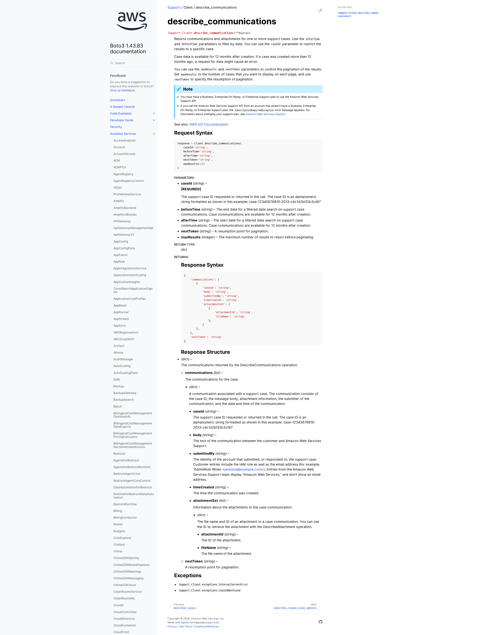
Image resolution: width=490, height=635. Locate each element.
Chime (118, 551)
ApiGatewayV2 (124, 234)
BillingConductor (125, 517)
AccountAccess (124, 154)
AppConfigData (124, 248)
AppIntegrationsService (130, 268)
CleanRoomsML (124, 598)
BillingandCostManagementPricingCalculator (133, 435)
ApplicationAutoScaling (130, 275)
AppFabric (121, 255)
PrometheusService (127, 194)
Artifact (119, 346)
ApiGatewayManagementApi (133, 228)
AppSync (120, 325)
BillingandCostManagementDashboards (133, 414)
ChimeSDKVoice (125, 585)
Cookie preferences (207, 626)
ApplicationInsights (127, 282)
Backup (119, 386)
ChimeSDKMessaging (128, 578)
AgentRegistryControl (129, 181)
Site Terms (185, 626)
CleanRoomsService (128, 591)
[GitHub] (321, 622)
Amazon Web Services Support (265, 114)
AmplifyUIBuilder (125, 214)
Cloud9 (119, 605)
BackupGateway (125, 393)
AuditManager (123, 359)
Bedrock (119, 453)
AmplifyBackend (125, 208)
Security (116, 127)
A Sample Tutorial (122, 107)
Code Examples (120, 113)
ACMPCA (120, 167)
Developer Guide (121, 120)
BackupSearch (124, 399)
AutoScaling (122, 366)
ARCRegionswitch (126, 332)
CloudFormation (125, 625)
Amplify (119, 201)
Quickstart (117, 100)
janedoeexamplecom (242, 469)
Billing (118, 511)
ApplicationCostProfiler (130, 299)
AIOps (118, 187)
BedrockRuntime (125, 504)
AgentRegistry (123, 174)
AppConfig (121, 241)
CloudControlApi (125, 612)
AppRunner (121, 312)
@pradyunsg (203, 622)
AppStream (121, 319)
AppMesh (120, 305)
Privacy (172, 626)
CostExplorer (122, 538)
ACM (117, 160)
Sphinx (185, 622)
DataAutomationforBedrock (133, 487)
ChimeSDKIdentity (126, 558)
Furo (216, 622)
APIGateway (122, 221)
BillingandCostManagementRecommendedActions (133, 445)
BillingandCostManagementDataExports (133, 425)
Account (119, 147)
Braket (118, 524)
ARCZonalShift (124, 339)
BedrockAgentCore (127, 474)
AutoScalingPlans (126, 373)
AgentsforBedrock (126, 460)
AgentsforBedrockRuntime (132, 467)
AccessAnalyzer (125, 140)
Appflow (119, 261)
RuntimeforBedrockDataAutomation (134, 495)
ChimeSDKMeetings (127, 571)
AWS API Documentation (208, 124)
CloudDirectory (124, 618)
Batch (118, 406)
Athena (118, 352)
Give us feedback (122, 90)
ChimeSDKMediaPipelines (132, 565)
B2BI (117, 379)
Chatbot (119, 544)
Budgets (119, 531)
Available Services (123, 134)
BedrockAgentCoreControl (132, 480)
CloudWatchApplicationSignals (133, 290)
